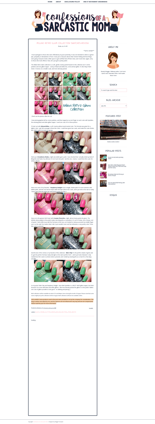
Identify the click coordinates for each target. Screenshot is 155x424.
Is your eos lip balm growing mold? (115, 158)
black (37, 312)
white (74, 312)
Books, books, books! (113, 142)
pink (69, 312)
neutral (64, 312)
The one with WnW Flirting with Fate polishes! (116, 183)
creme (42, 312)
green (53, 312)
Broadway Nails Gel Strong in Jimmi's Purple (116, 175)
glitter (48, 312)
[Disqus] (62, 343)
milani (58, 312)
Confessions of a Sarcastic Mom (40, 421)
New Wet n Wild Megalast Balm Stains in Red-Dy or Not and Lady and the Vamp (117, 166)
